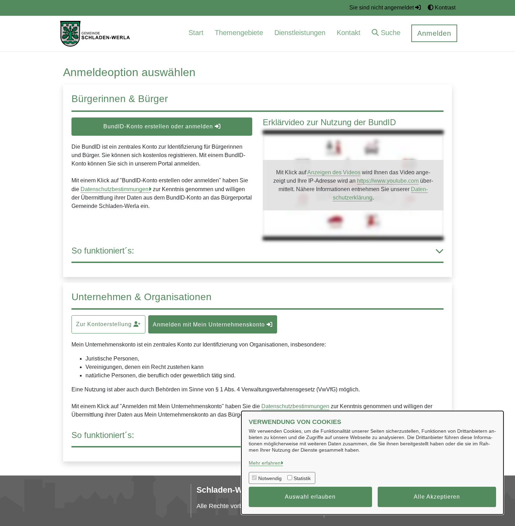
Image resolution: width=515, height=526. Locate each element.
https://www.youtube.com (388, 181)
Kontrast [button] (444, 8)
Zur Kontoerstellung (104, 324)
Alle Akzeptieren (437, 497)
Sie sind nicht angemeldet (382, 8)
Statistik (302, 478)
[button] (386, 33)
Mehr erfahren (265, 463)
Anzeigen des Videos (333, 172)
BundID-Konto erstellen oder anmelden (159, 126)
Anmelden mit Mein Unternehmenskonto (210, 325)
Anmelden (434, 33)
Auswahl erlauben (310, 497)
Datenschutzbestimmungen (115, 189)
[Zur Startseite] (95, 33)
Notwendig (270, 478)
